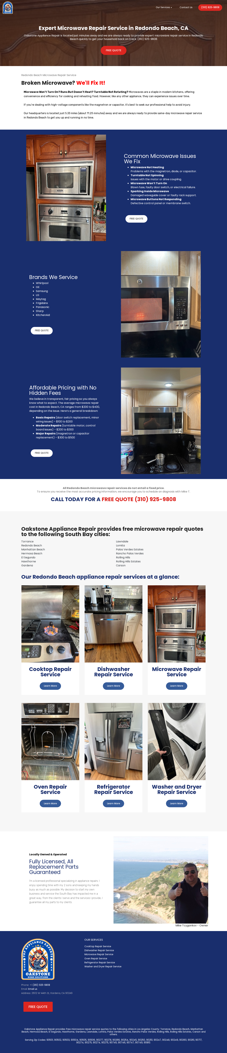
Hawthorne (28, 561)
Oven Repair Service (95, 958)
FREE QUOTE (113, 50)
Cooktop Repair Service (97, 946)
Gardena (27, 565)
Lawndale (122, 541)
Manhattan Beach (33, 549)
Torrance (27, 541)
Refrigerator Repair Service (99, 962)
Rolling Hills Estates (128, 561)
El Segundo (28, 557)
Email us (32, 989)
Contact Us (186, 7)
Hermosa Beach (31, 553)
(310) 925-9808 (210, 7)
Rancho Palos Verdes (130, 553)
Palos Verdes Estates (129, 549)
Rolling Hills (123, 557)
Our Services (163, 7)
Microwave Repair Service (98, 954)
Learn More (50, 685)
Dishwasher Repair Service (99, 950)
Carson (120, 565)
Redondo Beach (31, 545)
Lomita (120, 545)
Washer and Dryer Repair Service (102, 966)
